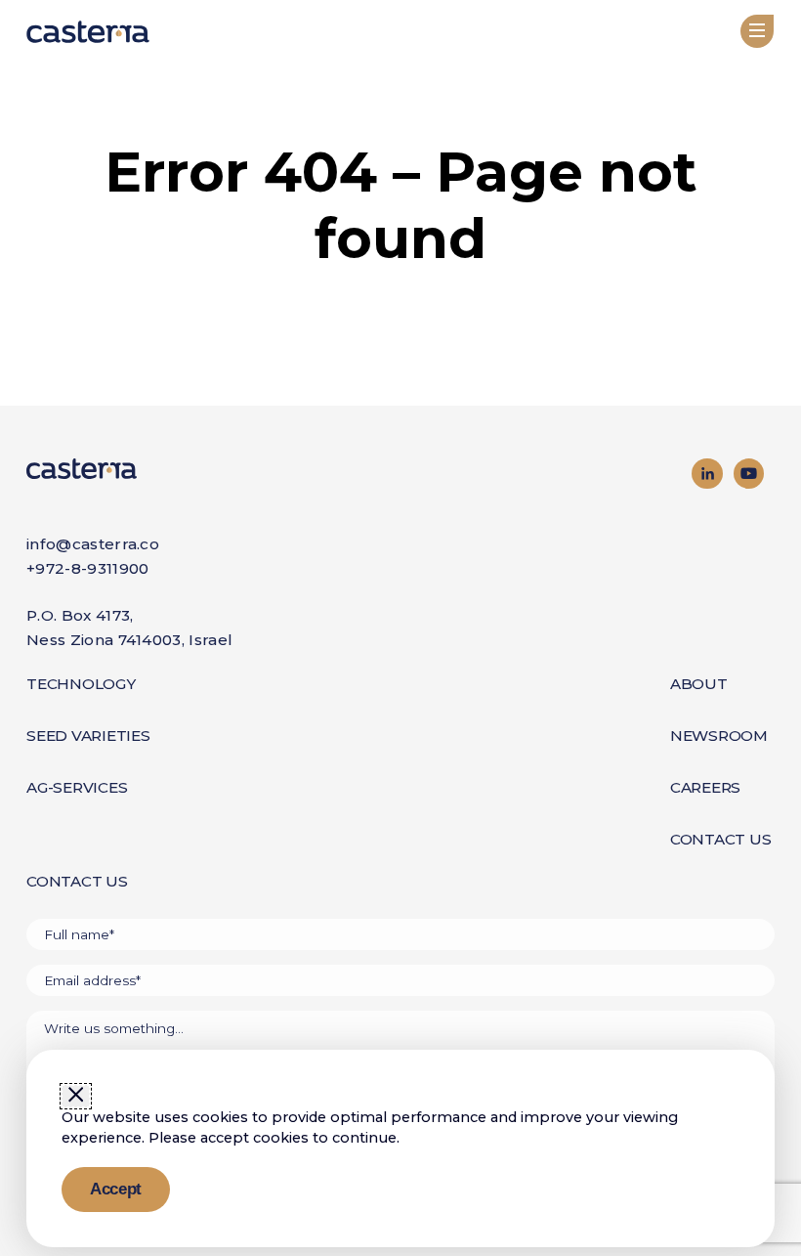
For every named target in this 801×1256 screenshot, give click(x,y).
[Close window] (76, 1095)
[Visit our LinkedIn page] (707, 474)
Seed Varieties (88, 735)
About (699, 683)
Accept (116, 1189)
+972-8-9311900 (87, 568)
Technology (81, 683)
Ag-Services (76, 787)
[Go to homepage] (213, 468)
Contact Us (721, 839)
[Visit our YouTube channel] (749, 474)
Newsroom (719, 735)
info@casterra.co (92, 544)
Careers (705, 787)
